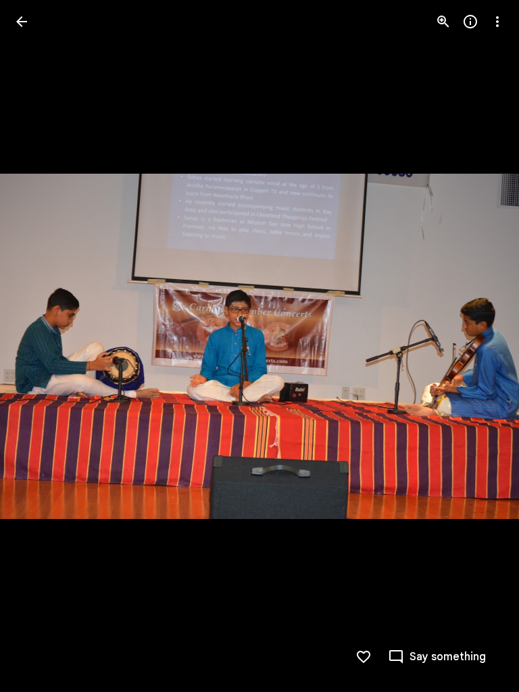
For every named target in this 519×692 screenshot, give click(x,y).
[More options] (497, 21)
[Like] (363, 657)
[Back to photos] (21, 21)
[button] (38, 346)
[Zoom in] (443, 21)
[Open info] (470, 21)
